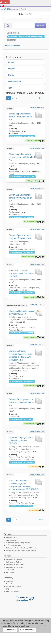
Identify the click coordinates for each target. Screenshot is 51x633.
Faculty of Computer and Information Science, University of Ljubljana (24, 368)
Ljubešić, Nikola (23, 290)
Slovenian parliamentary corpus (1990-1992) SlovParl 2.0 (22, 157)
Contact (9, 584)
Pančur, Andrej (14, 131)
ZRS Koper (10, 572)
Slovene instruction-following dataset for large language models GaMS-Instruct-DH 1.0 (20, 355)
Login (5, 2)
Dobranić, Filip (29, 249)
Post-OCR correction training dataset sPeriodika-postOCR (21, 273)
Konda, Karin (27, 287)
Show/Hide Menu (26, 14)
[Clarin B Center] (25, 598)
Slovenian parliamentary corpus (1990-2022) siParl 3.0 (20, 197)
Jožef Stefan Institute (17, 449)
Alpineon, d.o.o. (11, 537)
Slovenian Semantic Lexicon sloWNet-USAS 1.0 (21, 312)
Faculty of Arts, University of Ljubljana (24, 446)
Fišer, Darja (29, 459)
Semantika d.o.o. (15, 365)
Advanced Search (12, 45)
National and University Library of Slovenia (21, 548)
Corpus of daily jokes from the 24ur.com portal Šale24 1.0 (21, 402)
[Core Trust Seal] (25, 608)
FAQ (7, 589)
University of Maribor (13, 562)
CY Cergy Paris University (23, 496)
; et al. (17, 132)
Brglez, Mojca (14, 327)
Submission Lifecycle (13, 586)
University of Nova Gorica (15, 565)
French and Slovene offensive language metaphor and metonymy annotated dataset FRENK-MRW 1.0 (25, 485)
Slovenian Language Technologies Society (21, 550)
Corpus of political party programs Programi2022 (20, 237)
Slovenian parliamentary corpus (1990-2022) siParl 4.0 (20, 116)
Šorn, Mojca (26, 171)
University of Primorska (14, 567)
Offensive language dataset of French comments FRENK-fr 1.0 (21, 440)
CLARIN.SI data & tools (37, 108)
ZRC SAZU (10, 570)
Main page (9, 581)
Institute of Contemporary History (22, 123)
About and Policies (12, 592)
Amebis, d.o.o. (11, 540)
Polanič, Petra (14, 249)
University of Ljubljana (14, 559)
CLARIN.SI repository (9, 9)
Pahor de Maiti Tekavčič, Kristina (22, 328)
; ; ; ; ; (25, 132)
